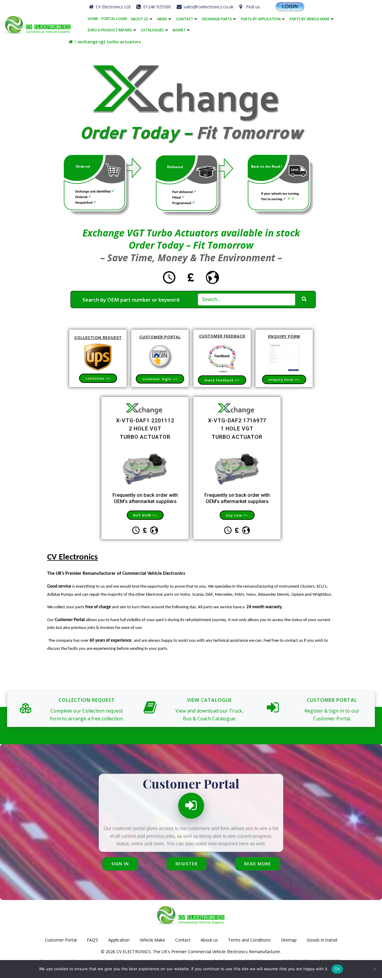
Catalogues (152, 30)
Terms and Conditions (249, 940)
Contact (184, 19)
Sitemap (289, 940)
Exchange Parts (217, 19)
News (162, 19)
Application (119, 940)
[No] (375, 969)
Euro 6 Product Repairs (110, 30)
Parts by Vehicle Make (309, 19)
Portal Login (114, 19)
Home (93, 19)
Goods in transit (322, 940)
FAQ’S (92, 940)
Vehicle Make (152, 940)
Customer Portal (61, 940)
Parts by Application (261, 19)
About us (139, 19)
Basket (179, 30)
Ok (337, 968)
